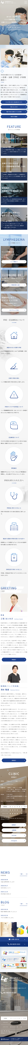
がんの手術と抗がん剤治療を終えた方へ (14, 102)
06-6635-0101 (9, 993)
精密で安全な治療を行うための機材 (14, 111)
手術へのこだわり (14, 107)
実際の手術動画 (14, 116)
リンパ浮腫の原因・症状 (14, 285)
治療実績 (14, 830)
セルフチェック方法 (14, 310)
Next (26, 926)
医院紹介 (14, 825)
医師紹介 (14, 760)
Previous (1, 926)
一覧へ (21, 874)
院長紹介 (14, 659)
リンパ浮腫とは (14, 261)
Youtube (14, 835)
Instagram (14, 840)
